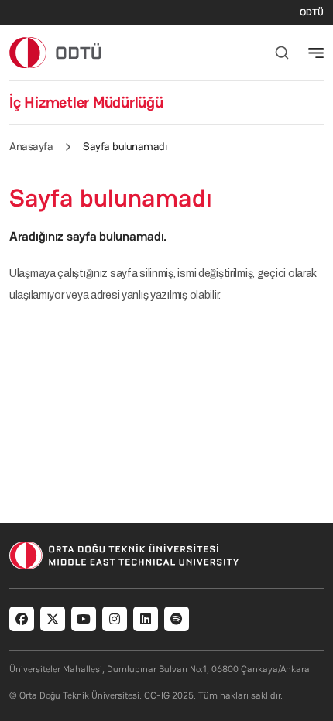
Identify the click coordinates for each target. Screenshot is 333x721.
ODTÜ (312, 12)
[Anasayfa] (56, 52)
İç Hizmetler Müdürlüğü (86, 102)
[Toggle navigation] (316, 52)
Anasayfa (31, 146)
